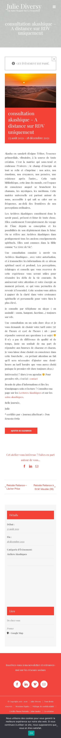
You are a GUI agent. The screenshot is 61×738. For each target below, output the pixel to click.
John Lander (36, 711)
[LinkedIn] (26, 684)
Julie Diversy (36, 701)
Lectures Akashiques (30, 392)
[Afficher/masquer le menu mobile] (54, 7)
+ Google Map (16, 633)
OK (31, 733)
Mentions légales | (24, 706)
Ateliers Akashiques (17, 554)
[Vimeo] (35, 684)
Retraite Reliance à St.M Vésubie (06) (44, 487)
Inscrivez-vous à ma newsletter (23, 665)
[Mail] (43, 684)
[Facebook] (17, 684)
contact (34, 378)
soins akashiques (14, 397)
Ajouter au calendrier (21, 430)
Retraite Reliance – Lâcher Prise (17, 486)
